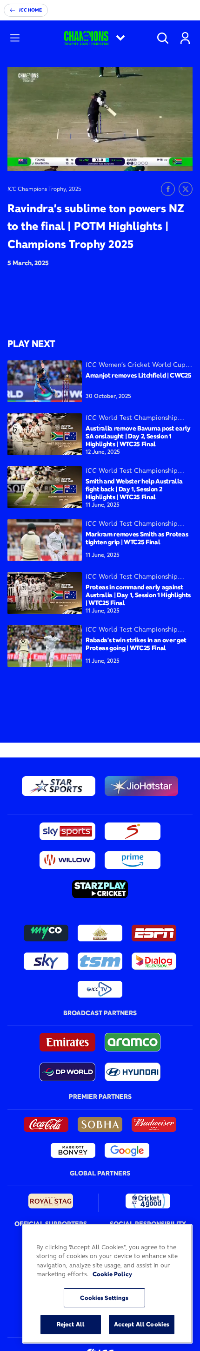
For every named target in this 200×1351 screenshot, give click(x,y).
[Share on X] (186, 189)
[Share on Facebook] (168, 189)
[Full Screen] (180, 157)
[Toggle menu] (14, 38)
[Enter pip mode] (164, 157)
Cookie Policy (112, 1274)
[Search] (162, 38)
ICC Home (30, 10)
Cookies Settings (104, 1297)
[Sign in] (185, 38)
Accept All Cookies (141, 1324)
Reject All (71, 1324)
